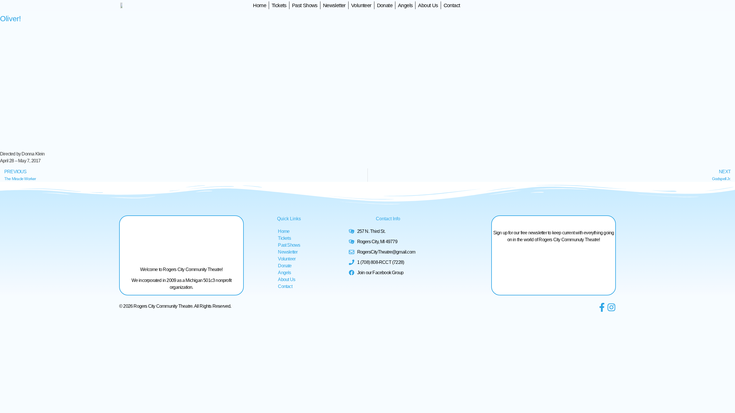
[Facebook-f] (601, 307)
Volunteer (361, 5)
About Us (428, 5)
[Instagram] (611, 307)
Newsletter (334, 5)
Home (259, 5)
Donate (384, 5)
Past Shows (305, 5)
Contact (452, 5)
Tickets (279, 5)
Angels (405, 5)
